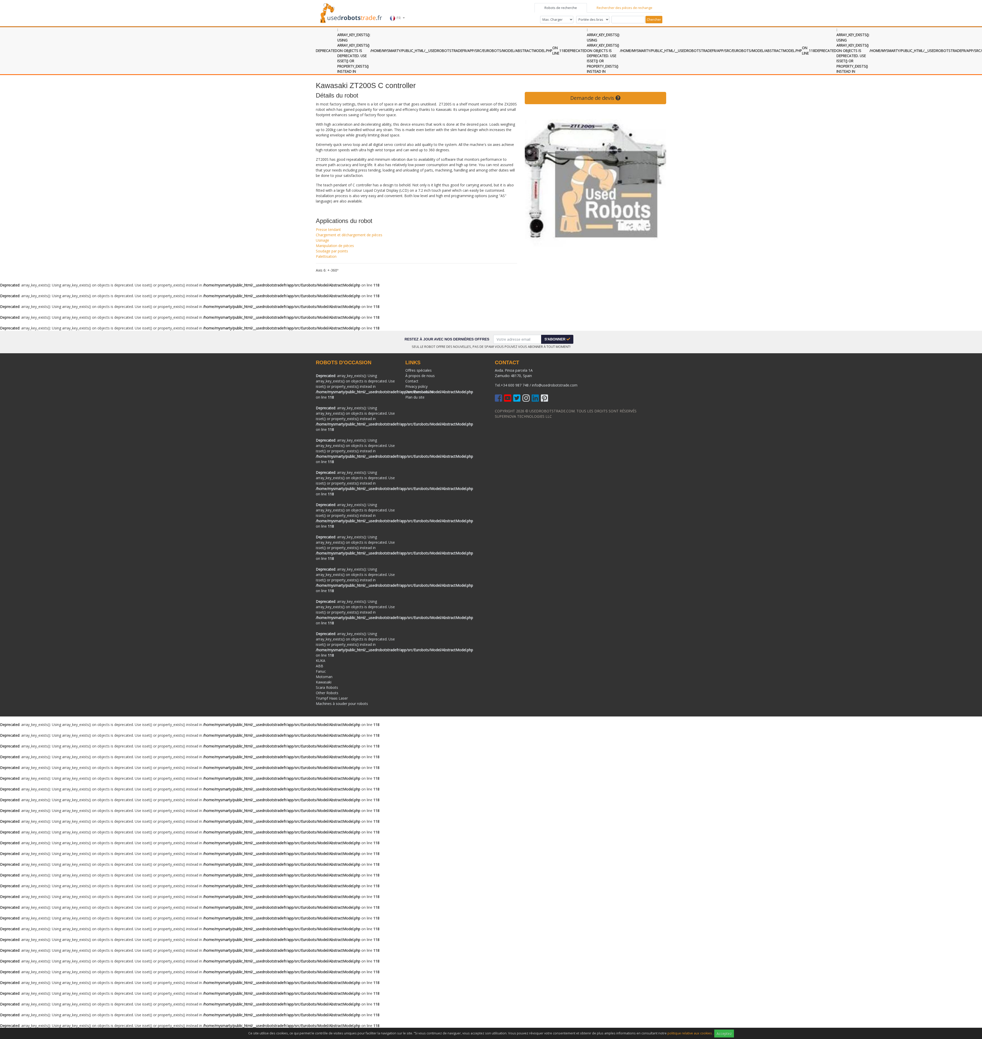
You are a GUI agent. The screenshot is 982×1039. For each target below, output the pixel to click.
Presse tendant (328, 229)
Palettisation (326, 256)
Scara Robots (327, 687)
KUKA (320, 660)
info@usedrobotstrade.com (554, 385)
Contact (411, 381)
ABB (319, 665)
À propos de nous (420, 375)
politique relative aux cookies (689, 1033)
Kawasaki (323, 682)
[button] (397, 12)
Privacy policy (416, 386)
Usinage (322, 240)
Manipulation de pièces (335, 245)
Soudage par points (332, 251)
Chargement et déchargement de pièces (349, 234)
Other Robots (327, 692)
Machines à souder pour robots (342, 703)
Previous (532, 180)
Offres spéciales (418, 370)
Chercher (654, 19)
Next (658, 180)
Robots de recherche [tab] (560, 7)
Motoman (324, 676)
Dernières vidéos (419, 391)
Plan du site (415, 397)
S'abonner (555, 339)
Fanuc (321, 671)
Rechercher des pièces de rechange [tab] (624, 7)
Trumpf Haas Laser (332, 698)
